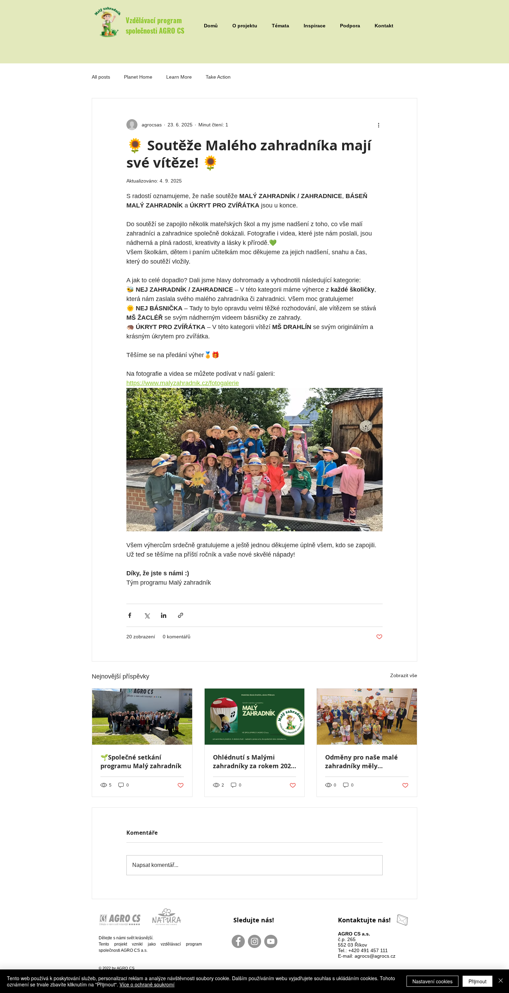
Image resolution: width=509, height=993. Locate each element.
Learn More (179, 77)
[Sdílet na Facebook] (129, 615)
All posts (101, 77)
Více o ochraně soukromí (147, 984)
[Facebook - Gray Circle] (238, 941)
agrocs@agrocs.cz (375, 956)
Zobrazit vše (403, 675)
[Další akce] (378, 125)
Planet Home (138, 77)
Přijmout (477, 981)
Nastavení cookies (432, 981)
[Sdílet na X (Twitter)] (146, 615)
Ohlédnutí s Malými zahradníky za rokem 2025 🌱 (253, 761)
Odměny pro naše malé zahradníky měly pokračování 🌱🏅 (361, 761)
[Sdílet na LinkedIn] (163, 615)
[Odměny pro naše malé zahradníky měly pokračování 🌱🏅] (367, 717)
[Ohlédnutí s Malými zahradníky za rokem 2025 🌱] (255, 717)
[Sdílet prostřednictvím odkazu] (180, 615)
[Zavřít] (501, 981)
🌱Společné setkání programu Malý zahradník (140, 761)
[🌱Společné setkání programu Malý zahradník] (142, 717)
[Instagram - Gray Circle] (254, 941)
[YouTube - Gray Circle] (270, 941)
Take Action (218, 77)
